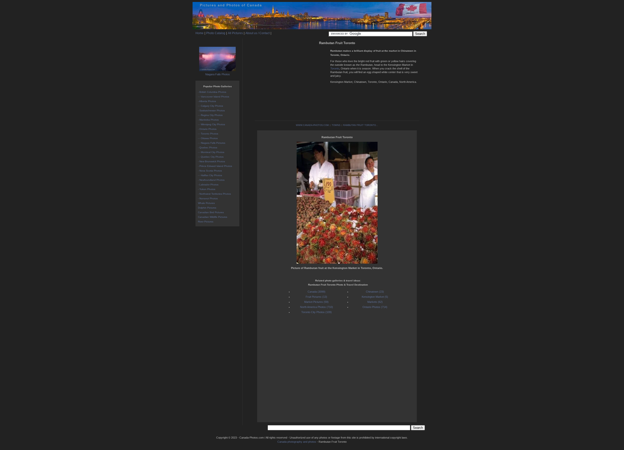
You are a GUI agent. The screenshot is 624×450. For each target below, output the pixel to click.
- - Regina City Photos (210, 115)
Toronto (334, 68)
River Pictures (205, 221)
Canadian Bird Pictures (211, 212)
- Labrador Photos (208, 184)
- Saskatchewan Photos (211, 110)
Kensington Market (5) (375, 296)
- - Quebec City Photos (211, 156)
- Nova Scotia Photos (210, 170)
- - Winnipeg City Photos (211, 124)
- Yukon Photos (206, 189)
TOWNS (336, 125)
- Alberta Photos (207, 101)
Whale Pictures (206, 203)
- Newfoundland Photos (211, 180)
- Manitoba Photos (208, 119)
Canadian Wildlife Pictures (212, 217)
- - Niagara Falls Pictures (211, 143)
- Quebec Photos (207, 147)
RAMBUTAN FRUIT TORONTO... (360, 125)
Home (199, 33)
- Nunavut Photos (208, 198)
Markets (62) (375, 301)
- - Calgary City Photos (210, 106)
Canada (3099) (316, 291)
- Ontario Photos (207, 129)
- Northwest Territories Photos (214, 193)
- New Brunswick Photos (211, 161)
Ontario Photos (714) (374, 307)
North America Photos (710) (316, 307)
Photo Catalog (215, 33)
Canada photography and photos (296, 441)
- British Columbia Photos (212, 92)
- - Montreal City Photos (211, 152)
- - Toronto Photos (208, 133)
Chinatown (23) (375, 291)
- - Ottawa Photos (208, 138)
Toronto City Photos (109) (316, 312)
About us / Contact (257, 33)
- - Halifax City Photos (210, 175)
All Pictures (235, 33)
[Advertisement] (291, 80)
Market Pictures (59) (316, 301)
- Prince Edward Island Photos (215, 166)
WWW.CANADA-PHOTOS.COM (312, 125)
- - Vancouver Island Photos (213, 96)
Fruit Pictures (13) (316, 296)
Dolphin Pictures (207, 207)
